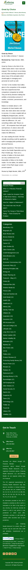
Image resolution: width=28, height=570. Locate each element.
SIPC (23, 464)
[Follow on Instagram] (12, 554)
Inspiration (15, 15)
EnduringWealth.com (8, 524)
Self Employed (7, 382)
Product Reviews (8, 357)
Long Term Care (8, 332)
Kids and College (8, 325)
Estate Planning (8, 275)
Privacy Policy (19, 538)
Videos (5, 411)
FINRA (16, 464)
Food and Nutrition (9, 294)
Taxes (5, 398)
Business (4, 15)
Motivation (6, 341)
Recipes (5, 367)
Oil (4, 351)
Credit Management (9, 253)
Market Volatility (8, 338)
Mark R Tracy (7, 547)
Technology (6, 401)
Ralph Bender (21, 545)
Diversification (7, 256)
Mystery (5, 344)
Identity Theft (7, 310)
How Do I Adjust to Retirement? (13, 202)
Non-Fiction (22, 15)
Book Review (22, 12)
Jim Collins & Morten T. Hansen (10, 12)
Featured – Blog (8, 278)
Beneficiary (6, 227)
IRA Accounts (7, 322)
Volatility (5, 414)
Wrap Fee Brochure (17, 543)
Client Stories (7, 249)
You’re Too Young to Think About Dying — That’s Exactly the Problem (13, 213)
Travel (5, 408)
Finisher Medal (7, 287)
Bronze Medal (7, 237)
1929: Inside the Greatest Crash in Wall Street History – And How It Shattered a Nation (13, 197)
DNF (4, 259)
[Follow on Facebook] (4, 554)
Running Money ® (9, 376)
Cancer (5, 243)
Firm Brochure (6, 543)
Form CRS (20, 541)
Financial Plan (7, 284)
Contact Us (14, 456)
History (5, 306)
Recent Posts (7, 363)
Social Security (7, 389)
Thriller (5, 405)
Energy (5, 272)
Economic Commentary (10, 262)
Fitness (5, 291)
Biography (6, 230)
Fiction (5, 281)
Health (5, 300)
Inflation (5, 313)
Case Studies (7, 246)
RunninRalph (7, 379)
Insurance (6, 319)
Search (22, 183)
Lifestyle (5, 329)
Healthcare (6, 303)
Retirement (6, 373)
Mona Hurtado (17, 547)
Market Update (8, 335)
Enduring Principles (9, 268)
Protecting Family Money (11, 360)
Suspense (6, 395)
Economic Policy (8, 265)
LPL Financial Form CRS (9, 541)
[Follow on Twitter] (10, 554)
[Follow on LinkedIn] (7, 554)
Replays (5, 370)
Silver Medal (7, 386)
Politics (5, 354)
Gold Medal (9, 15)
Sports (5, 392)
